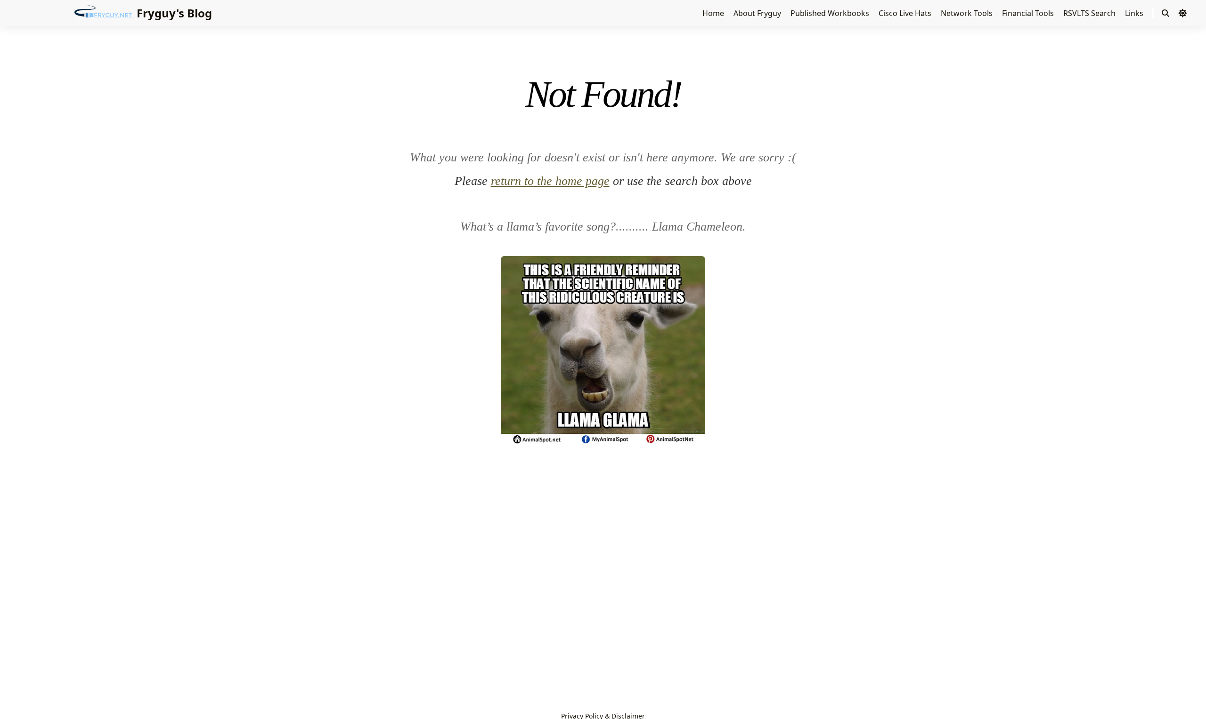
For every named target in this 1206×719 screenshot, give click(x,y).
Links (1135, 13)
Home (714, 13)
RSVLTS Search (1090, 13)
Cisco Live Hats (906, 13)
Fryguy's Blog (174, 13)
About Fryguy (758, 13)
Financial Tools (1029, 13)
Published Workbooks (830, 13)
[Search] (1165, 13)
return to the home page (550, 181)
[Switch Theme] (1182, 13)
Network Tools (967, 13)
